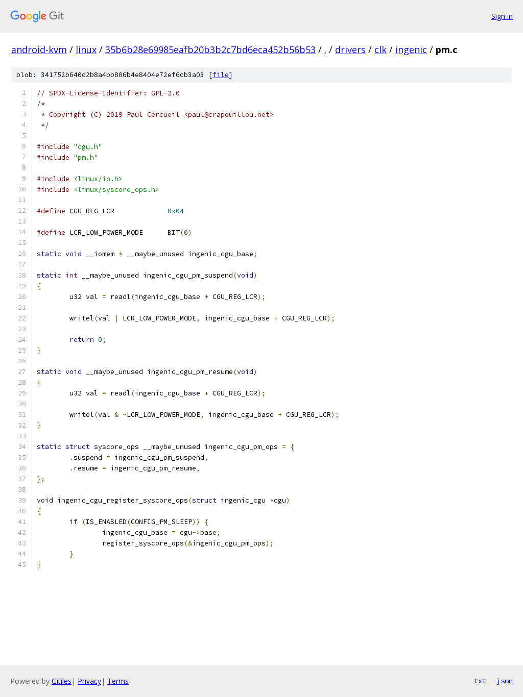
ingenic (411, 49)
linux (86, 49)
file (220, 74)
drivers (350, 49)
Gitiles (62, 681)
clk (380, 49)
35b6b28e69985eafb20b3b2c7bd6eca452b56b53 (210, 49)
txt (480, 680)
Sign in (502, 16)
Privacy (89, 681)
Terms (118, 681)
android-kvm (39, 49)
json (504, 680)
